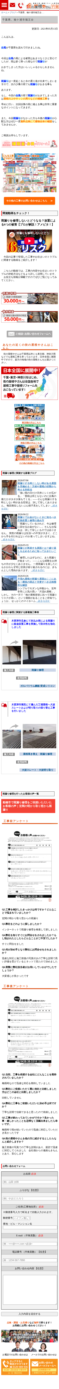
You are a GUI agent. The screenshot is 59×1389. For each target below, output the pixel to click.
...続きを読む (8, 539)
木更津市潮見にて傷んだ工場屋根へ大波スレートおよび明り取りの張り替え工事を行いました (33, 707)
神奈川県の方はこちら (31, 443)
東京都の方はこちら (31, 423)
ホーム (4, 12)
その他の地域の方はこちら (31, 463)
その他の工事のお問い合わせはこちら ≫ (29, 200)
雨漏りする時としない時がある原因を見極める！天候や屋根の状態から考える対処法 (37, 486)
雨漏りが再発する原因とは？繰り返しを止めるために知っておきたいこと (37, 551)
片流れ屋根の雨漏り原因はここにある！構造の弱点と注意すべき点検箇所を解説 (37, 582)
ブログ (13, 12)
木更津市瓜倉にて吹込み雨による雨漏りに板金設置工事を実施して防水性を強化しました (33, 623)
